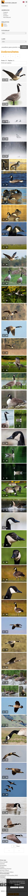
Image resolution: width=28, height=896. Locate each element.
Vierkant (5, 15)
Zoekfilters (4, 6)
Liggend (5, 12)
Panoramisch (7, 17)
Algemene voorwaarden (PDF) (9, 875)
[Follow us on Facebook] (2, 884)
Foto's (4, 24)
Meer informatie (14, 887)
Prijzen (2, 867)
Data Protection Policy (7, 872)
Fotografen (3, 865)
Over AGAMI (3, 862)
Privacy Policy (4, 870)
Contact (2, 863)
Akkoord (21, 887)
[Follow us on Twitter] (6, 884)
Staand (5, 14)
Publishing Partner (5, 868)
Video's (5, 26)
